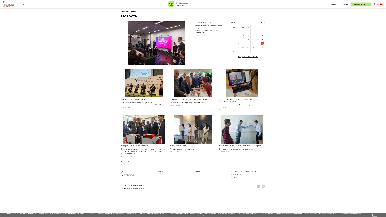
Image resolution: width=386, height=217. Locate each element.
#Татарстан (125, 99)
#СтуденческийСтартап (203, 22)
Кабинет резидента (361, 4)
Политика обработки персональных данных (132, 188)
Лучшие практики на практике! (182, 149)
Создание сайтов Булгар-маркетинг (256, 190)
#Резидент (174, 99)
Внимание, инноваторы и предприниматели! (187, 103)
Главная (123, 11)
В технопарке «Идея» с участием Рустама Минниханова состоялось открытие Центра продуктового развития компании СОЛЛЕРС (143, 151)
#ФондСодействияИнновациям (230, 99)
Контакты (344, 4)
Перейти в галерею (248, 56)
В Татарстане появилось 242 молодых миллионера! (239, 149)
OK (374, 215)
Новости (334, 4)
